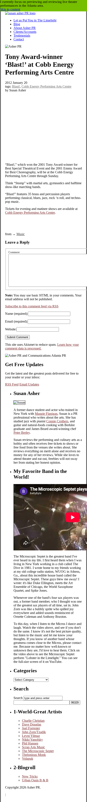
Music (20, 234)
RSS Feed (12, 384)
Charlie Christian (33, 720)
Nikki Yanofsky (32, 739)
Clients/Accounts (25, 31)
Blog (17, 24)
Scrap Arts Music (33, 747)
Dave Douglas (31, 724)
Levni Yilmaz (31, 736)
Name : (16, 313)
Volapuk (27, 758)
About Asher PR (25, 28)
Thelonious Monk (34, 755)
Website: (10, 329)
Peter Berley (22, 432)
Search (18, 698)
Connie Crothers (57, 421)
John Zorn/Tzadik (34, 732)
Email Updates (29, 384)
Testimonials (22, 35)
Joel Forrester (31, 728)
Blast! (16, 86)
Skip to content (10, 9)
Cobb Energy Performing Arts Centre (46, 86)
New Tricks (30, 776)
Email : (16, 321)
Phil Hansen (30, 743)
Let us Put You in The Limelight (35, 20)
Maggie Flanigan (46, 413)
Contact (19, 39)
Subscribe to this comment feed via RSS (31, 306)
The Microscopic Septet (38, 751)
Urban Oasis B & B (35, 780)
